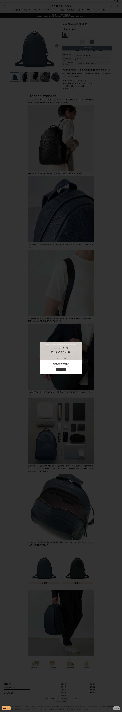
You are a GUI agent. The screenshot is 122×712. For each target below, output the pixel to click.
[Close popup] (80, 340)
